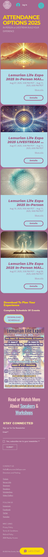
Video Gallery (8, 495)
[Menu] (41, 5)
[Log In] (18, 5)
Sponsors (6, 485)
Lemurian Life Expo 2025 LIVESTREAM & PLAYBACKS (25, 140)
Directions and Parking (11, 473)
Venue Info (7, 482)
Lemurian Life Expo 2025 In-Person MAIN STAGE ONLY (24, 266)
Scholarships (7, 492)
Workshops (24, 412)
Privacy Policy (8, 527)
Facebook (6, 510)
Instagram (7, 506)
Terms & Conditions (10, 531)
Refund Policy (8, 534)
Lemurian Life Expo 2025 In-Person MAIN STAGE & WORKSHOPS (24, 77)
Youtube (6, 517)
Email (5, 432)
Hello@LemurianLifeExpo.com (14, 469)
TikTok (5, 513)
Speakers (27, 405)
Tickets (5, 479)
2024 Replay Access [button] (10, 538)
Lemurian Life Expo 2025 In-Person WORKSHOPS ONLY (25, 203)
